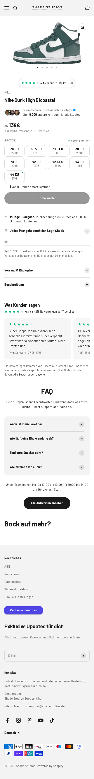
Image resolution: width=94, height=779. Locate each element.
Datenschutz (12, 581)
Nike (7, 92)
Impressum (12, 574)
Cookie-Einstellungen (18, 597)
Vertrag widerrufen (23, 610)
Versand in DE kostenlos (34, 131)
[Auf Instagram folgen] (18, 720)
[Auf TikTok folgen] (52, 720)
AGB (7, 566)
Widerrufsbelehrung (17, 589)
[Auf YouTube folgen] (41, 720)
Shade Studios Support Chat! (23, 698)
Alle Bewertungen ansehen (29, 374)
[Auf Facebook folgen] (7, 720)
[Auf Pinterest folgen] (30, 720)
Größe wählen (47, 198)
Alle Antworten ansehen (47, 503)
